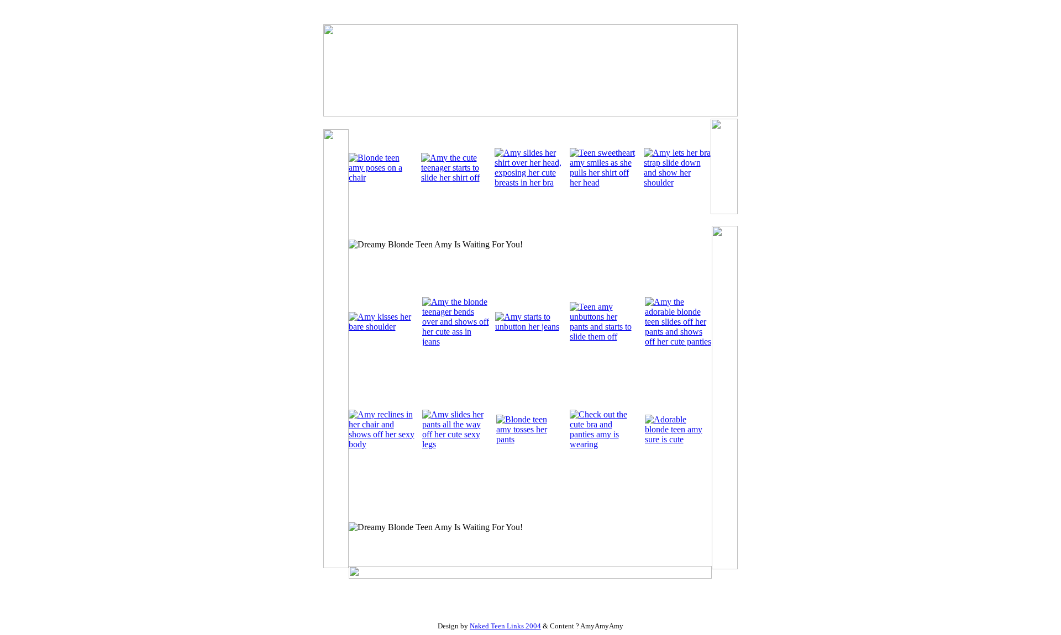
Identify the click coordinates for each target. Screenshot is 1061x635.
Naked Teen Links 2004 (505, 626)
